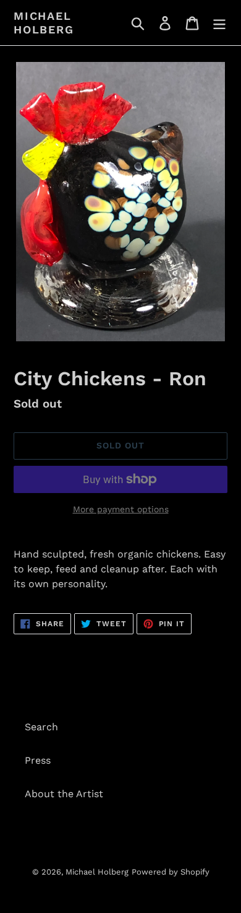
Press (38, 760)
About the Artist (64, 794)
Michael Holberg (44, 22)
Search (41, 727)
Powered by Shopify (170, 871)
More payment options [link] (121, 509)
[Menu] (219, 23)
